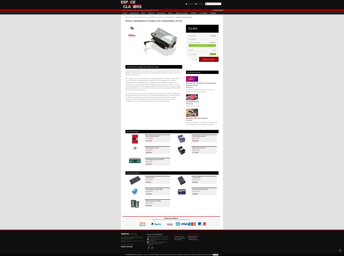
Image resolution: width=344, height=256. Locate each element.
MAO (143, 13)
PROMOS (213, 13)
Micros (170, 13)
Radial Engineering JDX (152, 136)
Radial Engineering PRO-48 (200, 189)
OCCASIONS (203, 13)
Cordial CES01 (196, 177)
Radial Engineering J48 (199, 136)
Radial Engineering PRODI (153, 201)
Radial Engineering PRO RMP (154, 189)
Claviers (124, 13)
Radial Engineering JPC (152, 148)
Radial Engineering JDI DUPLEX (155, 159)
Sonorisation (161, 13)
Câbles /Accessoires (182, 13)
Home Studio (134, 13)
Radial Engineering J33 (199, 148)
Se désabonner (150, 244)
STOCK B (193, 13)
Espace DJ (151, 13)
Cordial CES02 (150, 177)
